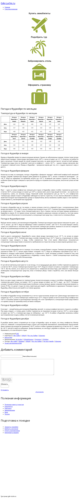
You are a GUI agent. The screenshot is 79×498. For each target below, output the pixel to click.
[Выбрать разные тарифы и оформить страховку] (39, 105)
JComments (39, 392)
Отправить (5, 390)
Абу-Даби (16, 336)
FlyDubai (45, 339)
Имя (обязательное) (30, 356)
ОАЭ (17, 334)
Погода (7, 414)
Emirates (38, 339)
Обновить (4, 384)
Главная (7, 7)
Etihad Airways (28, 339)
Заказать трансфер (11, 427)
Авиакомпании (10, 410)
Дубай (24, 336)
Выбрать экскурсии (11, 429)
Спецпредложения (11, 9)
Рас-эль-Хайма (32, 336)
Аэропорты (9, 406)
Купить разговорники (12, 431)
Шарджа (42, 336)
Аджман (21, 341)
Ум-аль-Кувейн (48, 341)
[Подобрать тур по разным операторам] (39, 57)
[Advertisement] (39, 448)
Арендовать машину (12, 433)
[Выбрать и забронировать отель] (39, 81)
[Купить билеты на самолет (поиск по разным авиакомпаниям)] (39, 23)
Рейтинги (8, 408)
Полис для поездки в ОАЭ (13, 343)
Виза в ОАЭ (8, 337)
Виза (6, 412)
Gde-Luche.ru (8, 3)
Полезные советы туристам (14, 405)
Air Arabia (19, 339)
